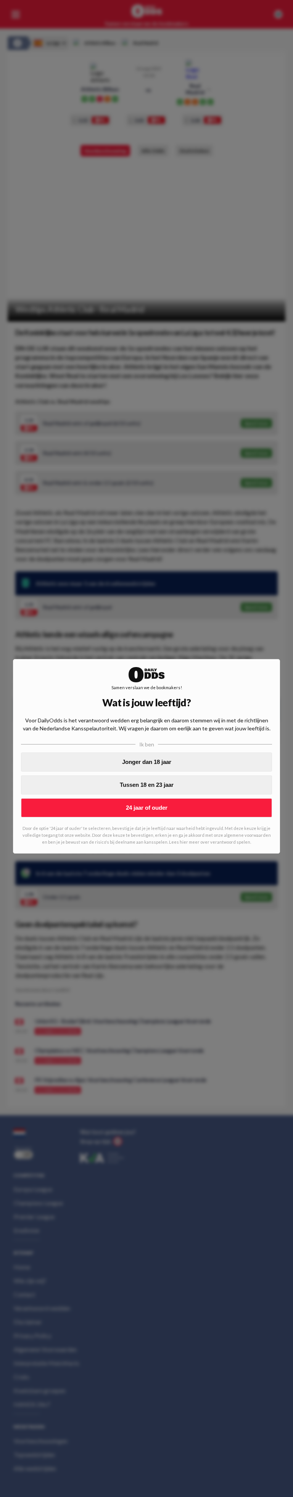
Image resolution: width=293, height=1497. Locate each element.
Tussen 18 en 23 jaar (147, 784)
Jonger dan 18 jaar (146, 762)
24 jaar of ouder (146, 807)
